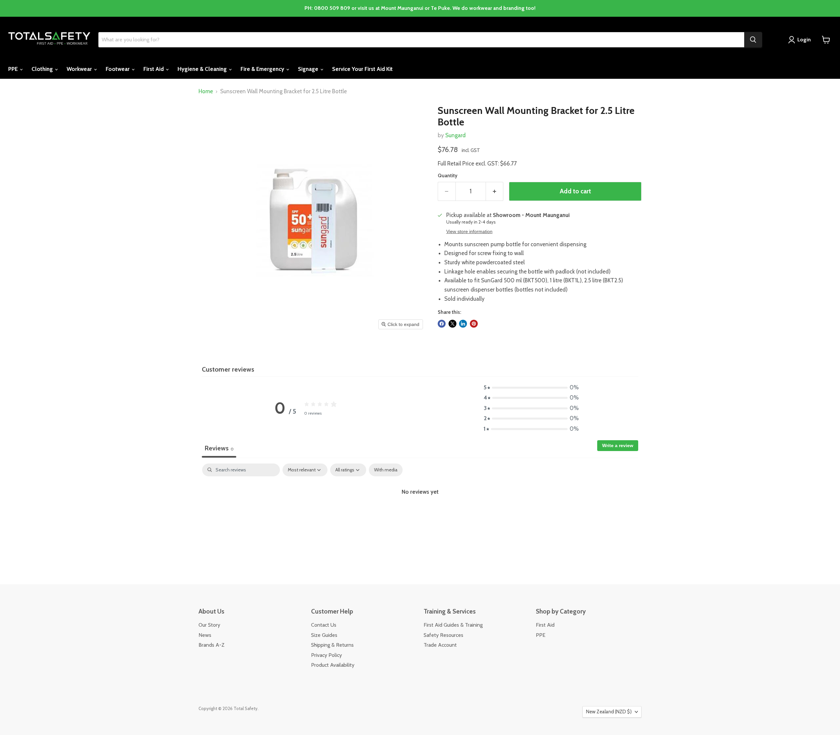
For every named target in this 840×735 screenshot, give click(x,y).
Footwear (118, 69)
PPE (13, 69)
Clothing (43, 69)
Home (206, 91)
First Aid (154, 69)
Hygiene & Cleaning (203, 69)
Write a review (617, 445)
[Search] (753, 39)
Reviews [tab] (219, 448)
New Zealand (609, 712)
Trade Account (440, 645)
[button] (531, 387)
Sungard (455, 135)
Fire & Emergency (263, 69)
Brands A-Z (211, 645)
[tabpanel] (420, 513)
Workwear (80, 69)
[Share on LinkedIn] (463, 324)
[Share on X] (452, 324)
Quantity (447, 176)
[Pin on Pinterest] (474, 324)
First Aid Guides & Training (453, 625)
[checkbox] (386, 470)
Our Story (209, 625)
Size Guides (324, 635)
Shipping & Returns (332, 645)
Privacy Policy (326, 655)
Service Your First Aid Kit (362, 69)
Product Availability (332, 665)
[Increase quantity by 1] (495, 191)
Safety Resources (443, 635)
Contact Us (323, 625)
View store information (469, 231)
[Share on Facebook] (442, 324)
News (205, 635)
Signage (309, 69)
